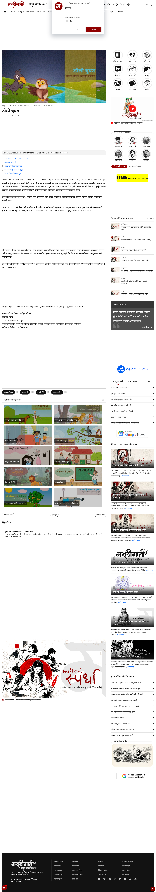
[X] (104, 5)
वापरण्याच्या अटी (77, 874)
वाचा (121, 12)
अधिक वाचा (125, 476)
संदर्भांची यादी (102, 874)
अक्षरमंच (123, 237)
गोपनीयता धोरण (77, 870)
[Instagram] (113, 5)
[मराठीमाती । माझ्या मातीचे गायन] (32, 7)
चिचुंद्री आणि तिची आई (12, 461)
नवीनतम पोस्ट (8, 515)
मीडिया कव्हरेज (102, 870)
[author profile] (8, 116)
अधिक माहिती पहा (9, 327)
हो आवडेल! (93, 29)
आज (11, 12)
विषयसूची (101, 866)
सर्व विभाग (125, 874)
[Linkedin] (121, 5)
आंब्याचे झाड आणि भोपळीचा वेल (15, 503)
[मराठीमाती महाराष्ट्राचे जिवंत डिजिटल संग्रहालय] (132, 109)
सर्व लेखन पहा (23, 327)
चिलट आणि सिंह (10, 482)
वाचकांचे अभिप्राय (127, 861)
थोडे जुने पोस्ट (100, 515)
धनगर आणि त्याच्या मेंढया (13, 166)
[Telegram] (128, 5)
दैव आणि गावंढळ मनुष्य (62, 461)
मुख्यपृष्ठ (54, 515)
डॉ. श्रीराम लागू (147, 327)
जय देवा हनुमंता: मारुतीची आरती (125, 592)
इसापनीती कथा (48, 106)
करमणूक (51, 12)
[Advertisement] (54, 134)
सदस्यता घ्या (58, 870)
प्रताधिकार (75, 861)
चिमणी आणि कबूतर (61, 441)
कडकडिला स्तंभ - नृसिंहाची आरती (126, 656)
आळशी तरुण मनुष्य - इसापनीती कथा (66, 503)
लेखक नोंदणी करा (119, 166)
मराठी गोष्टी (36, 106)
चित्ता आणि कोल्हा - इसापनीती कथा (66, 420)
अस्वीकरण (75, 866)
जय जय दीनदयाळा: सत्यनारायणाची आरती (129, 530)
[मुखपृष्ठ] (5, 12)
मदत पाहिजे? (126, 870)
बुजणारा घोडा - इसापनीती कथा (14, 420)
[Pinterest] (117, 5)
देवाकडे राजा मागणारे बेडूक (13, 170)
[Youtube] (99, 879)
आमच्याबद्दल (58, 861)
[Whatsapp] (124, 5)
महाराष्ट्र (20, 12)
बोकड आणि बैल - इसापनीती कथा (16, 159)
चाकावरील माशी (10, 162)
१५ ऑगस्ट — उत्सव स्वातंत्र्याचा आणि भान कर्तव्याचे (137, 271)
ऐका (112, 12)
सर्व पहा (150, 218)
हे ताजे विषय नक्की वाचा (123, 218)
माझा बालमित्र (24, 106)
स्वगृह (4, 106)
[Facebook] (109, 5)
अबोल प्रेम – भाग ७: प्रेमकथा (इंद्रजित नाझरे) (134, 260)
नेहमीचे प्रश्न (58, 879)
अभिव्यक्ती (40, 12)
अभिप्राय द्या (126, 866)
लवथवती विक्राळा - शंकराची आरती (126, 562)
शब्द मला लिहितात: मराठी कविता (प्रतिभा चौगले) (136, 239)
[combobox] (69, 21)
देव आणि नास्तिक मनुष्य (12, 174)
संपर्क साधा (57, 866)
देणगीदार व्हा (58, 874)
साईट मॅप (75, 879)
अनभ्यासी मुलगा (60, 482)
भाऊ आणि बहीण (10, 441)
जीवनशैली (29, 12)
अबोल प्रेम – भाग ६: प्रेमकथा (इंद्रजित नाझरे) (134, 294)
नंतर (76, 29)
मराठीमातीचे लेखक (135, 166)
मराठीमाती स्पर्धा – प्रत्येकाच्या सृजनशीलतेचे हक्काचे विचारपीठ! (22, 700)
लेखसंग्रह (100, 861)
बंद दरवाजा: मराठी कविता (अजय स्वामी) (133, 250)
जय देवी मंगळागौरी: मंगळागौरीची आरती (128, 465)
